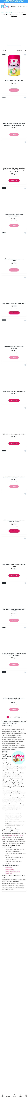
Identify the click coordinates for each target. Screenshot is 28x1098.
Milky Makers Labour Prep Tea (14, 80)
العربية (17, 6)
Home (2, 12)
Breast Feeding (12, 835)
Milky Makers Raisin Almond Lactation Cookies (14, 565)
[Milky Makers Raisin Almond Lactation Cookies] (14, 549)
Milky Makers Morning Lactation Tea (14, 477)
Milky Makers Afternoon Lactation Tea (14, 434)
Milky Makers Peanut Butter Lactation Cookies (14, 610)
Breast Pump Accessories (12, 871)
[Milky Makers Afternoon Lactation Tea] (14, 419)
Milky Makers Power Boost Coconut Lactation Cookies (14, 520)
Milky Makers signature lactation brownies (14, 347)
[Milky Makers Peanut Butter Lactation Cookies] (14, 594)
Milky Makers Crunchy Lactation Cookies (14, 259)
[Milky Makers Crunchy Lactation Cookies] (14, 244)
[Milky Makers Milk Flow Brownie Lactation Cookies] (14, 199)
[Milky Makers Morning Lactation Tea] (14, 462)
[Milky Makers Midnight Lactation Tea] (14, 376)
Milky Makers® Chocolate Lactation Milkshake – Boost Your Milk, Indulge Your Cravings (14, 169)
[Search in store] (24, 6)
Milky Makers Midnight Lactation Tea (14, 391)
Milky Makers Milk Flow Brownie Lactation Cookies (14, 215)
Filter (4, 50)
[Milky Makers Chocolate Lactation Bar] (14, 288)
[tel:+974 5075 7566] (20, 6)
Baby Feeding (9, 12)
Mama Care (8, 873)
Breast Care (8, 867)
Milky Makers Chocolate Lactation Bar (14, 303)
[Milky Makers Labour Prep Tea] (14, 65)
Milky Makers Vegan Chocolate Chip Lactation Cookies (14, 699)
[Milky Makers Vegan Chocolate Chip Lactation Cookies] (14, 683)
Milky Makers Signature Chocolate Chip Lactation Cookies (14, 654)
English (13, 6)
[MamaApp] (5, 6)
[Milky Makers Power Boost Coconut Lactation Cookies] (14, 505)
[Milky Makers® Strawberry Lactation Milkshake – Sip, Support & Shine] (14, 108)
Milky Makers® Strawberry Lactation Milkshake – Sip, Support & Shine (14, 124)
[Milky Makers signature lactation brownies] (14, 331)
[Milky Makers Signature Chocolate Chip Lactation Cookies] (14, 638)
